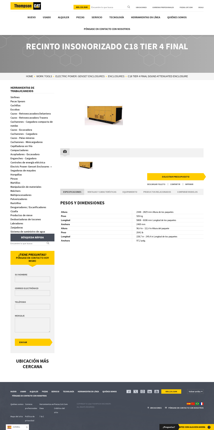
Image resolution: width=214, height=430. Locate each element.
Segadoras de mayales (23, 170)
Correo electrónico (26, 288)
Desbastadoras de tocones (25, 219)
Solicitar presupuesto (175, 176)
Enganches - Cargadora (23, 158)
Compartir (175, 184)
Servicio (97, 17)
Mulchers (15, 191)
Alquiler (63, 17)
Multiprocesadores (20, 195)
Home (29, 76)
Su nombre (21, 274)
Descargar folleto (156, 184)
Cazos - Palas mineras (22, 138)
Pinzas (14, 178)
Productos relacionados (157, 191)
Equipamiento (130, 191)
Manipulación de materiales (25, 186)
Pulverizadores (18, 199)
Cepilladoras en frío (21, 146)
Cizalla (14, 211)
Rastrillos (15, 203)
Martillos (15, 182)
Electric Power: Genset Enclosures (80, 76)
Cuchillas (15, 105)
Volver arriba (194, 391)
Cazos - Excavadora (21, 129)
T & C (41, 416)
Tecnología (116, 17)
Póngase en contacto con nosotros (107, 29)
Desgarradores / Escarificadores (28, 207)
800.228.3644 (82, 7)
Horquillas (16, 174)
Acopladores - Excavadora (24, 154)
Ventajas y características (101, 191)
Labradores (16, 223)
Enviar (23, 342)
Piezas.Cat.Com (186, 7)
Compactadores (19, 150)
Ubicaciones (141, 7)
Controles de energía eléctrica (27, 162)
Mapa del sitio (16, 416)
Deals (201, 7)
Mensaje (20, 315)
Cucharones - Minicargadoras (26, 142)
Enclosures (116, 76)
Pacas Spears (17, 101)
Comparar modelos (187, 191)
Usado (47, 17)
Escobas (15, 109)
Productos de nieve (21, 215)
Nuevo (32, 17)
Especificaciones (72, 191)
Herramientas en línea (145, 17)
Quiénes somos (177, 17)
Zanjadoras (16, 227)
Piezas (80, 17)
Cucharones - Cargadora (23, 134)
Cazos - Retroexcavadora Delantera (30, 113)
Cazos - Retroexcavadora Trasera (29, 117)
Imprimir (189, 184)
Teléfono (20, 301)
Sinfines (15, 97)
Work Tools (44, 76)
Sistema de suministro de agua (27, 231)
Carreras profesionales (163, 7)
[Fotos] (65, 151)
